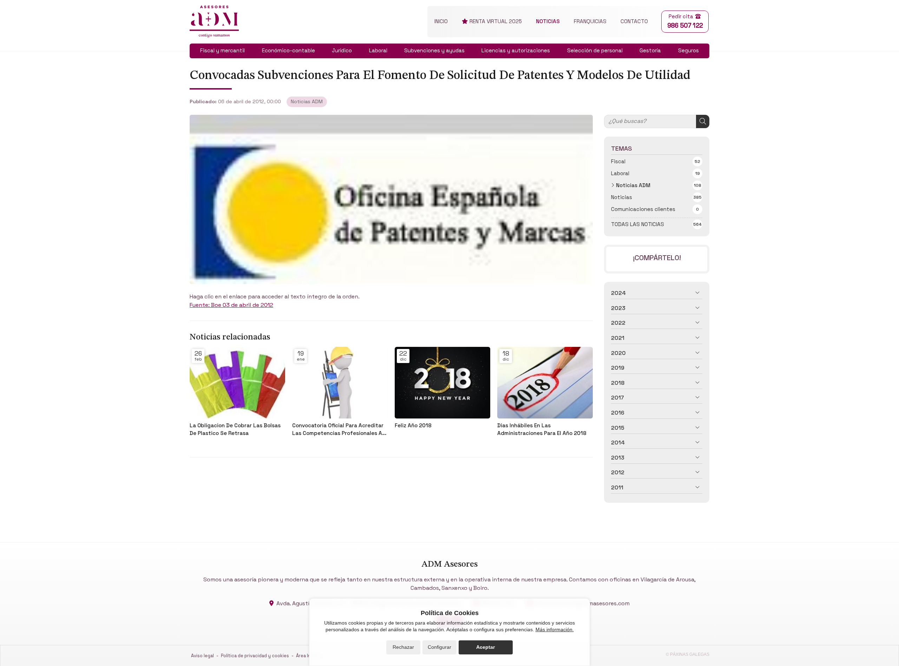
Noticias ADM (307, 101)
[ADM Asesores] (214, 22)
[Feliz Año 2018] (442, 382)
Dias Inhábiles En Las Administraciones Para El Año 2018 (541, 429)
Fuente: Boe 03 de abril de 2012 (231, 305)
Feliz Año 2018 (413, 425)
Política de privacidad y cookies (255, 656)
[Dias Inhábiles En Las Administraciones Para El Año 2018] (545, 382)
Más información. (555, 629)
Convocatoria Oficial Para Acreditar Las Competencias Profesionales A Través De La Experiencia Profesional (340, 429)
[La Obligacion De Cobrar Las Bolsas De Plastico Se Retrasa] (237, 382)
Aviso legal (202, 656)
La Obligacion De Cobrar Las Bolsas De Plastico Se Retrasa (235, 429)
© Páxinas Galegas (687, 654)
